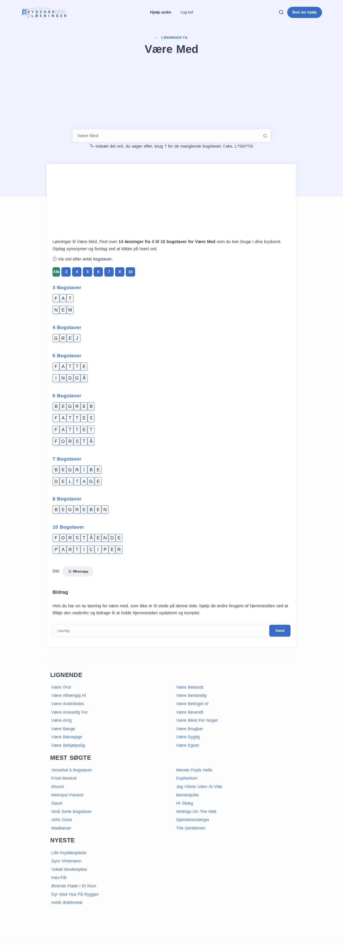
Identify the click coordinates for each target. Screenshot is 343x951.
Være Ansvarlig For (69, 712)
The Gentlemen (190, 828)
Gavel (56, 803)
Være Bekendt (189, 687)
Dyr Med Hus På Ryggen (75, 894)
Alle (56, 272)
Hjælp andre (160, 12)
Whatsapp (80, 571)
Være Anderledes (67, 703)
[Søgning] (281, 12)
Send (279, 631)
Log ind (187, 12)
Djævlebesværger (192, 819)
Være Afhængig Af (68, 695)
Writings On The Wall (196, 811)
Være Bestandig (191, 695)
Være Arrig (61, 720)
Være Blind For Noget (196, 720)
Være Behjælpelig (68, 745)
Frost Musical (64, 778)
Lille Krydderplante (68, 852)
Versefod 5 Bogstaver (71, 770)
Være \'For (61, 687)
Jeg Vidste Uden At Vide (199, 786)
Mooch (57, 786)
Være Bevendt (189, 712)
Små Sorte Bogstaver (71, 811)
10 (130, 272)
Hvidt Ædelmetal (66, 902)
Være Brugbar (189, 728)
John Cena (61, 819)
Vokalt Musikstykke (69, 869)
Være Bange (63, 728)
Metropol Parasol (67, 795)
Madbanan (61, 828)
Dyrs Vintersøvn (66, 861)
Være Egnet (187, 745)
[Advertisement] (171, 93)
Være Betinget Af (192, 703)
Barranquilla (187, 795)
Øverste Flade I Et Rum (73, 886)
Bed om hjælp (304, 12)
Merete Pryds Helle (194, 770)
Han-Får (59, 877)
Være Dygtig (188, 737)
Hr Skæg (184, 803)
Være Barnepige (66, 737)
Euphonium (186, 778)
